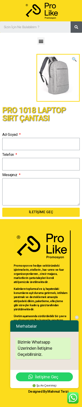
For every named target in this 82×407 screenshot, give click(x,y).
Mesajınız (10, 175)
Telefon (8, 154)
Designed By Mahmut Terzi (48, 391)
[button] (41, 41)
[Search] (76, 27)
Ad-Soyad (10, 134)
